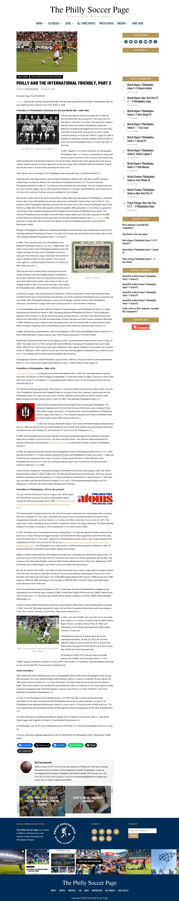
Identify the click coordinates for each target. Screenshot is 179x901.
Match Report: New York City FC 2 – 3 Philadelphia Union (142, 99)
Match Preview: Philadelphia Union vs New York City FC (140, 191)
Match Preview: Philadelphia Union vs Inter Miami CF (140, 178)
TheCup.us (95, 767)
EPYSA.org (92, 773)
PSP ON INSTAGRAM (90, 861)
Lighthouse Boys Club (58, 443)
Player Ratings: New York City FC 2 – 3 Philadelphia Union (141, 204)
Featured (23, 77)
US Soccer (53, 23)
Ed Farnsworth (32, 89)
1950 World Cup (98, 218)
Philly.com (85, 767)
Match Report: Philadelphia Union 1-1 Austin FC (140, 139)
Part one (20, 102)
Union (39, 23)
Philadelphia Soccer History (46, 77)
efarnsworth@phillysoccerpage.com (91, 777)
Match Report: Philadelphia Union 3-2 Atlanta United (140, 86)
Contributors (97, 890)
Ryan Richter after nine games (135, 234)
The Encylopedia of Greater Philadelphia (77, 770)
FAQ (80, 890)
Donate (53, 890)
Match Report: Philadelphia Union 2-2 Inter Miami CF (140, 112)
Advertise (72, 890)
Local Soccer (123, 890)
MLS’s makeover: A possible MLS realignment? (135, 226)
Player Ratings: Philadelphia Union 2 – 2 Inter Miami (138, 260)
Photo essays (106, 23)
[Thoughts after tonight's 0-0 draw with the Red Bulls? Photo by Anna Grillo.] (113, 861)
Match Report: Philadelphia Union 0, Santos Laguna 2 (140, 152)
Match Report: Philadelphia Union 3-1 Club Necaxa (140, 165)
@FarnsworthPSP (63, 780)
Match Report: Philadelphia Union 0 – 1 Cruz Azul (140, 125)
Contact (62, 890)
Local (68, 23)
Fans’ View (137, 23)
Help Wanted (110, 890)
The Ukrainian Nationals (27, 373)
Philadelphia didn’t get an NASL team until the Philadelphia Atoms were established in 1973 (45, 504)
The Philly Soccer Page (89, 9)
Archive (121, 23)
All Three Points (86, 23)
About (86, 890)
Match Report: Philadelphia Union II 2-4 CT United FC (139, 242)
